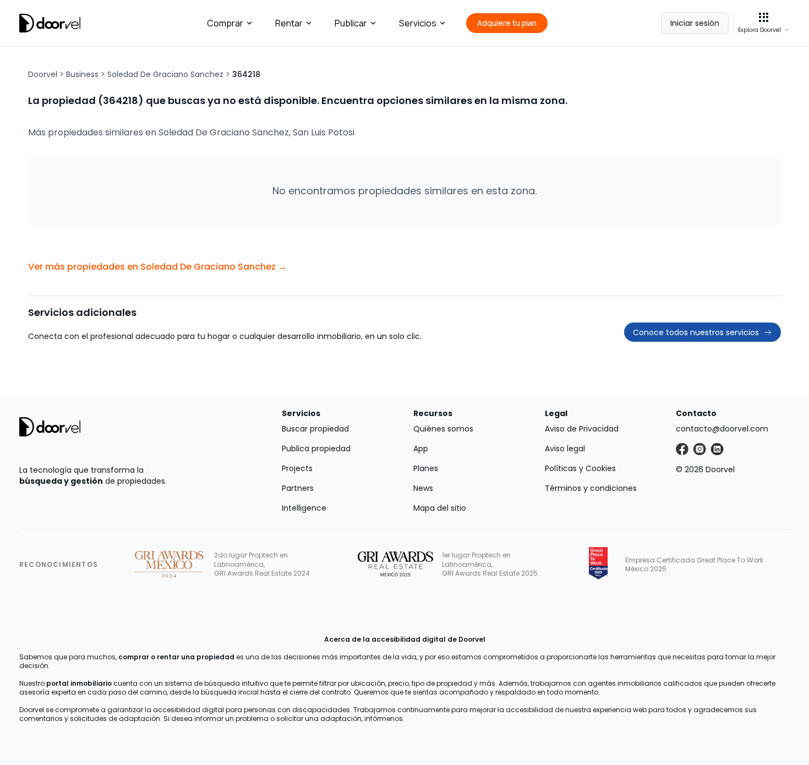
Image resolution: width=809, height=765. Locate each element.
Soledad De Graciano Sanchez (165, 74)
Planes (425, 468)
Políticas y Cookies (580, 468)
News (423, 488)
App (420, 448)
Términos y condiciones (591, 488)
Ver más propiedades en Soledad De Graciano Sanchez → (157, 266)
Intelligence (304, 507)
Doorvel (42, 74)
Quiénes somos (443, 428)
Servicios (417, 23)
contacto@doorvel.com (722, 428)
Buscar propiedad (315, 428)
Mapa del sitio (439, 507)
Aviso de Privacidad (582, 428)
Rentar (289, 23)
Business (82, 74)
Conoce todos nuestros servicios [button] (696, 332)
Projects (297, 468)
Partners (298, 488)
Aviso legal (565, 448)
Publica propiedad (316, 448)
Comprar (225, 23)
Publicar (351, 23)
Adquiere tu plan (507, 23)
